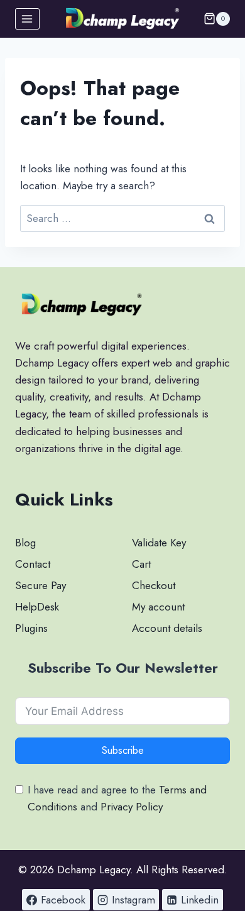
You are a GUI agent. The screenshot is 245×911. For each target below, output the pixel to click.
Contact (32, 563)
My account (158, 606)
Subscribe (123, 750)
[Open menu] (27, 18)
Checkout (153, 585)
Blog (25, 542)
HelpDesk (37, 606)
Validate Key (159, 542)
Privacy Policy (132, 806)
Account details (167, 628)
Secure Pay (40, 585)
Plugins (31, 628)
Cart (141, 563)
